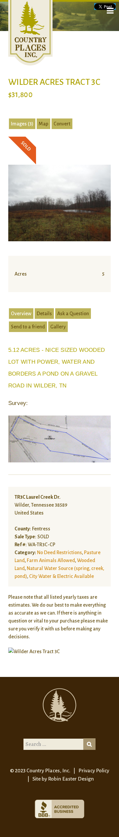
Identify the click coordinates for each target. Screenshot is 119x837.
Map (43, 123)
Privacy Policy (93, 770)
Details (44, 313)
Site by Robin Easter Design (63, 779)
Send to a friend (28, 326)
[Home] (30, 32)
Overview (21, 313)
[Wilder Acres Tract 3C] (59, 202)
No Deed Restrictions (59, 552)
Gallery (58, 326)
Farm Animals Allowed (51, 560)
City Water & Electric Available (61, 576)
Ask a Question (73, 313)
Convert (62, 123)
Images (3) (22, 123)
